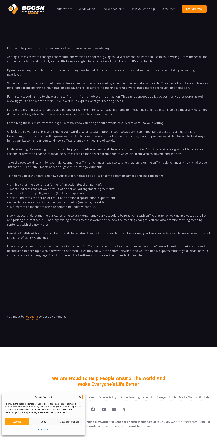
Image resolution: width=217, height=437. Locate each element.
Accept (17, 421)
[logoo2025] (28, 8)
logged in (31, 316)
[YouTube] (103, 409)
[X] (124, 409)
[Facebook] (93, 409)
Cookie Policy (42, 429)
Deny (43, 421)
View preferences (70, 421)
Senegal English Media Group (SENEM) (183, 397)
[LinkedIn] (114, 409)
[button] (80, 397)
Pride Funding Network (137, 397)
